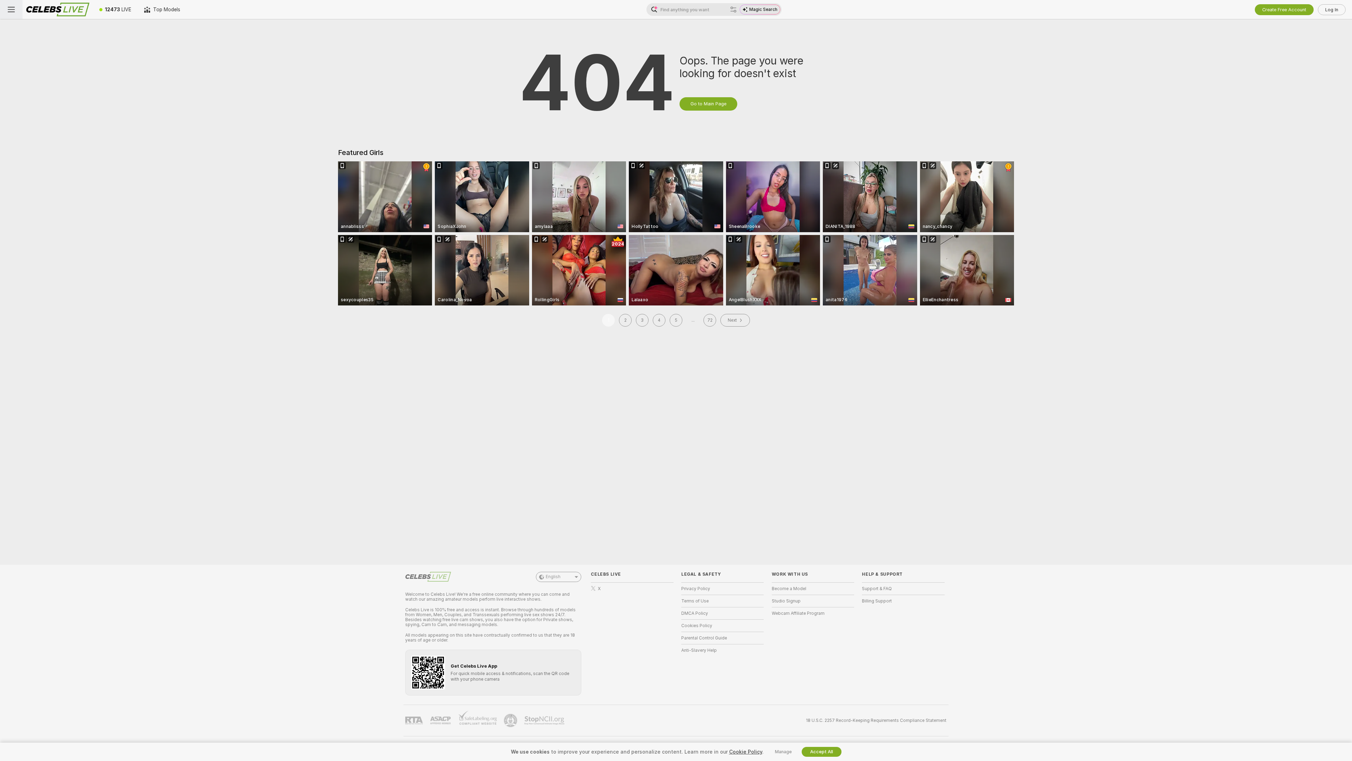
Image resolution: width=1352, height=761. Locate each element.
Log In (1331, 9)
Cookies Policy (696, 625)
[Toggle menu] (11, 9)
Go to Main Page (708, 103)
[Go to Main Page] (58, 9)
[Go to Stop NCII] (545, 720)
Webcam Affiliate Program (798, 613)
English (553, 576)
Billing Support (877, 601)
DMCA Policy (694, 613)
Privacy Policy (695, 588)
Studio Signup (786, 601)
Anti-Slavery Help (699, 650)
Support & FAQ (877, 588)
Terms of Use (695, 601)
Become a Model (789, 588)
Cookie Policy (745, 752)
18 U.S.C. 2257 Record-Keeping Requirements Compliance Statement (876, 720)
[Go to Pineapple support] (511, 720)
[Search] (733, 9)
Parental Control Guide (704, 638)
